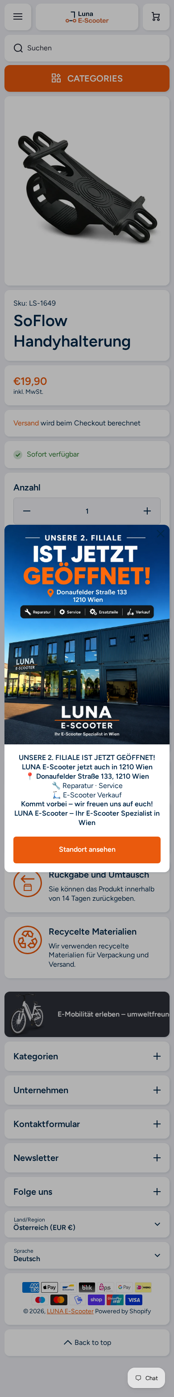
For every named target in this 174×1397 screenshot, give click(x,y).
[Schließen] (160, 533)
